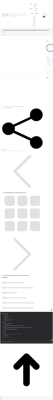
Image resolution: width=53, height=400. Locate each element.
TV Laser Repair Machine (6, 316)
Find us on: (3, 338)
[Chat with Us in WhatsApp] (51, 340)
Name (47, 70)
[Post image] (4, 281)
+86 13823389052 (6, 335)
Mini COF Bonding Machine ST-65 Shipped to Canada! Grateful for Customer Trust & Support (13, 282)
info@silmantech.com (6, 337)
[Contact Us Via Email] (51, 310)
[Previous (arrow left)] (0, 398)
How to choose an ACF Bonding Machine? (8, 323)
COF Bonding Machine (49, 60)
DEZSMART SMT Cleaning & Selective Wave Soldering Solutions (9, 292)
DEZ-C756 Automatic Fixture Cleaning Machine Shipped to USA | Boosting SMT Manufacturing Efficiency (14, 297)
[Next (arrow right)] (1, 398)
